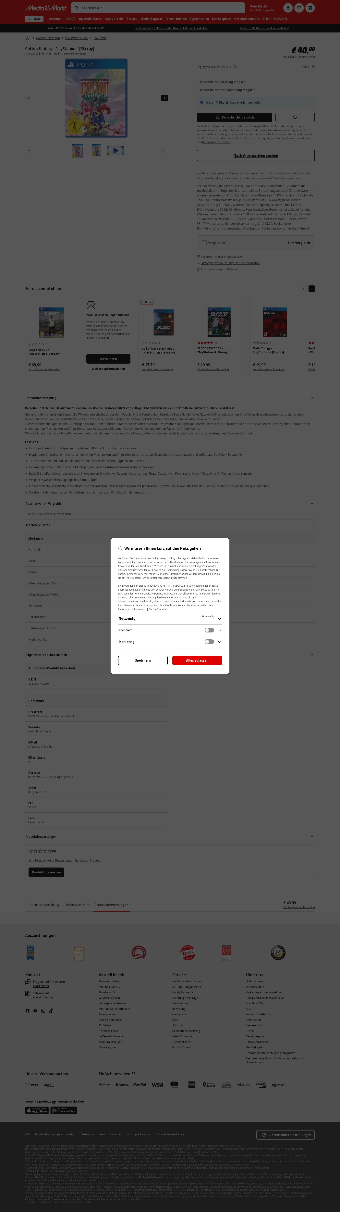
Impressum (140, 609)
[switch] (209, 630)
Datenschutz (124, 609)
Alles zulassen (197, 660)
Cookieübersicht (158, 609)
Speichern (143, 660)
